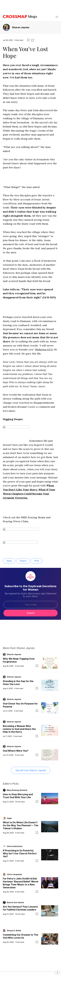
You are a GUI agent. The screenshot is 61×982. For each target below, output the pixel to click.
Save (9, 560)
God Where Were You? (15, 750)
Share (23, 560)
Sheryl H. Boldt (14, 930)
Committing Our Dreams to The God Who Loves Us (20, 936)
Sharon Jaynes (20, 27)
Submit (30, 613)
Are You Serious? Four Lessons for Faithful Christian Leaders (20, 908)
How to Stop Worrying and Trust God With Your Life (18, 796)
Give (36, 560)
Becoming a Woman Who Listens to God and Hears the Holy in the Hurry (19, 729)
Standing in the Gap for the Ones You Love (18, 683)
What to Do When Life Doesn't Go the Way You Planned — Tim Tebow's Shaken (20, 825)
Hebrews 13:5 (44, 349)
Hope (9, 818)
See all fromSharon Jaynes (30, 770)
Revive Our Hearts (15, 902)
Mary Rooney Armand (17, 790)
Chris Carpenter (14, 874)
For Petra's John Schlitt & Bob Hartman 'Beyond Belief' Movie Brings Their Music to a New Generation (20, 883)
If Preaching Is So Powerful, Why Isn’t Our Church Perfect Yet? (20, 853)
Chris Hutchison (14, 846)
